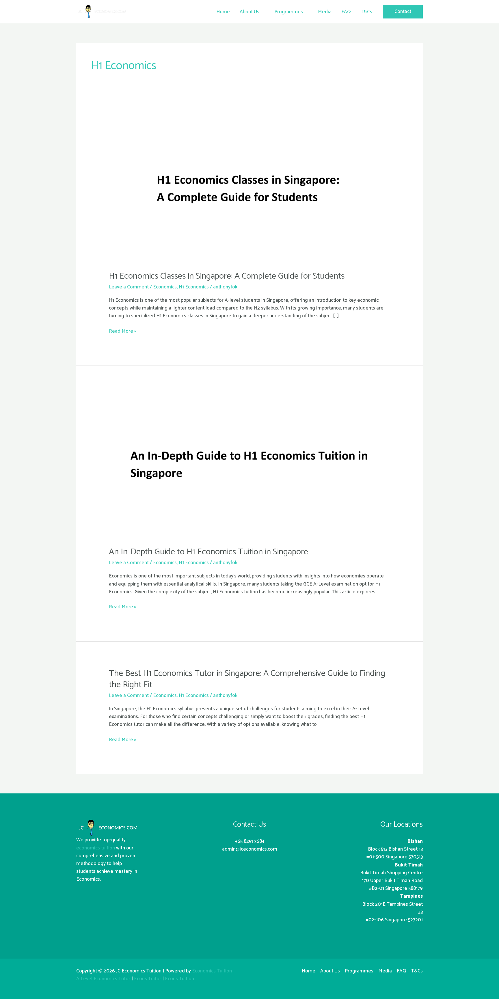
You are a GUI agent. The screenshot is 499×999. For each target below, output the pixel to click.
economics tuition (95, 848)
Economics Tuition (212, 971)
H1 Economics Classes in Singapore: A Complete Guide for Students (227, 276)
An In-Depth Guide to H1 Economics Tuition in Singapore (208, 552)
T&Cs (366, 12)
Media (325, 12)
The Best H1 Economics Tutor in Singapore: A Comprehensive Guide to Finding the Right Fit (247, 679)
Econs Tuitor (147, 979)
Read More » (122, 331)
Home (223, 12)
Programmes (288, 12)
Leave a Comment (129, 287)
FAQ (346, 12)
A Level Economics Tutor (103, 979)
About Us (249, 12)
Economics (165, 287)
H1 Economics (194, 287)
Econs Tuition (179, 979)
